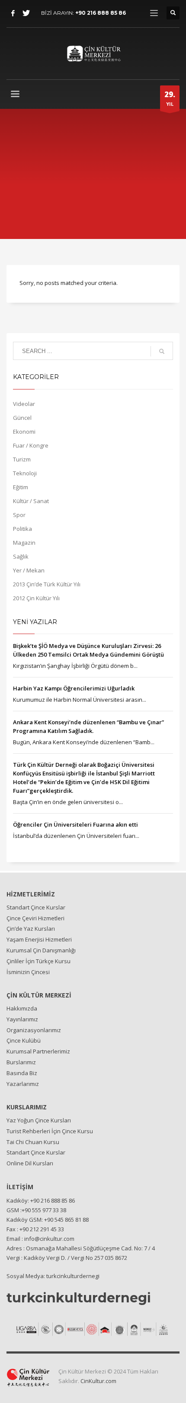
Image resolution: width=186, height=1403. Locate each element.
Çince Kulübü (23, 1040)
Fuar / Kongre (30, 445)
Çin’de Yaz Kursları (30, 928)
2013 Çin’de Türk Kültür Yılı (46, 584)
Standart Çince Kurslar (35, 907)
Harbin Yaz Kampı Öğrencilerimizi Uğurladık (74, 688)
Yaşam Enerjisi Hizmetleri (39, 939)
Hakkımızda (21, 1008)
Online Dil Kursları (29, 1163)
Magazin (24, 542)
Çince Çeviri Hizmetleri (35, 918)
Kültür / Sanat (31, 501)
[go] (162, 351)
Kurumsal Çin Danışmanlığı (41, 950)
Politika (22, 529)
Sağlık (21, 556)
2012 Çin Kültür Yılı (36, 598)
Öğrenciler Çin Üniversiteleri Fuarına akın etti (75, 824)
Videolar (24, 404)
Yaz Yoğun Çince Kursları (38, 1120)
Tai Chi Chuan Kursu (32, 1142)
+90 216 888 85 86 (100, 13)
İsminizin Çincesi (28, 972)
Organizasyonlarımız (33, 1030)
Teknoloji (25, 473)
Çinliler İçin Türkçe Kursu (38, 961)
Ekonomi (24, 431)
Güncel (22, 418)
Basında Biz (21, 1073)
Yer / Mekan (29, 570)
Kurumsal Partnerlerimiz (38, 1051)
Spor (19, 515)
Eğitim (20, 487)
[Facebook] (12, 13)
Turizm (22, 459)
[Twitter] (25, 13)
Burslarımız (21, 1062)
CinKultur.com (98, 1381)
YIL (169, 98)
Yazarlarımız (22, 1084)
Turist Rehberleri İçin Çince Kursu (49, 1131)
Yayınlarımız (22, 1019)
